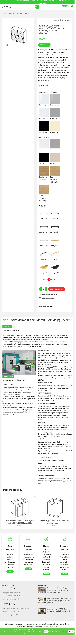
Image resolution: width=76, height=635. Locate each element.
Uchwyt (42, 206)
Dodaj (71, 631)
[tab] (5, 320)
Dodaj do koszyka (56, 289)
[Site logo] (37, 7)
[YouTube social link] (5, 3)
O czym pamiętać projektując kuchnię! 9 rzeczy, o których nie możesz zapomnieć (58, 590)
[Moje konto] (11, 7)
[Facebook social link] (60, 20)
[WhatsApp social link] (70, 20)
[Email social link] (65, 20)
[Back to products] (67, 13)
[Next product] (70, 13)
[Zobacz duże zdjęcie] (7, 45)
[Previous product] (65, 13)
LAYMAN (19, 13)
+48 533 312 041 (14, 596)
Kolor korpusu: (45, 137)
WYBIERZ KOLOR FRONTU (49, 92)
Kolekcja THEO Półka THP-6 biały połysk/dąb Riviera (54, 631)
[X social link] (63, 20)
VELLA (27, 13)
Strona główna (8, 13)
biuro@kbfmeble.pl (12, 599)
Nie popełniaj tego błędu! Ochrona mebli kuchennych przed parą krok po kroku (59, 601)
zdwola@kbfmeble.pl (13, 615)
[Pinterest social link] (68, 20)
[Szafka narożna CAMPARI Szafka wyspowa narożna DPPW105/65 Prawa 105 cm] (20, 506)
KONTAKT (64, 6)
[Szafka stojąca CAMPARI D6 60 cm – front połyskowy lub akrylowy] (55, 506)
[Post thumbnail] (42, 590)
